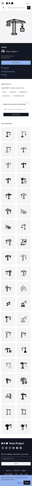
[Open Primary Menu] (3, 3)
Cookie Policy (19, 477)
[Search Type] (4, 7)
